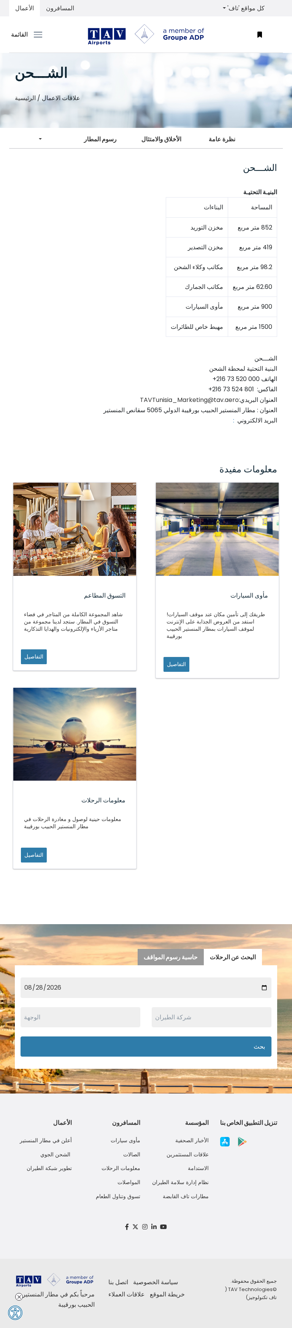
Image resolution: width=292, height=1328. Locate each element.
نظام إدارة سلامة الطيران (180, 1182)
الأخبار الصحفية (192, 1140)
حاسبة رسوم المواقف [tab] (171, 957)
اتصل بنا (118, 1282)
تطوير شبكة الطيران (49, 1168)
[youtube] (163, 1227)
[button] (260, 34)
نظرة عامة (222, 139)
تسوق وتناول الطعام (118, 1196)
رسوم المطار (100, 139)
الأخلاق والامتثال (161, 139)
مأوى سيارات (125, 1140)
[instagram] (144, 1227)
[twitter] (136, 1227)
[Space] (146, 34)
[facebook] (127, 1227)
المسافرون (60, 8)
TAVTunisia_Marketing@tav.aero (189, 399)
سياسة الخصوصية (155, 1282)
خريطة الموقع (167, 1294)
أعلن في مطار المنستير (46, 1140)
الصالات (131, 1154)
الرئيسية (25, 98)
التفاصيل (33, 656)
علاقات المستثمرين (188, 1154)
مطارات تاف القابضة (186, 1196)
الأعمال (24, 8)
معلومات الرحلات (121, 1168)
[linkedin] (154, 1227)
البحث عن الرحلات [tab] (233, 957)
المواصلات (128, 1182)
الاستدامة (198, 1168)
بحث (259, 1046)
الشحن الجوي (56, 1154)
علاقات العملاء (126, 1294)
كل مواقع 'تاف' (245, 8)
